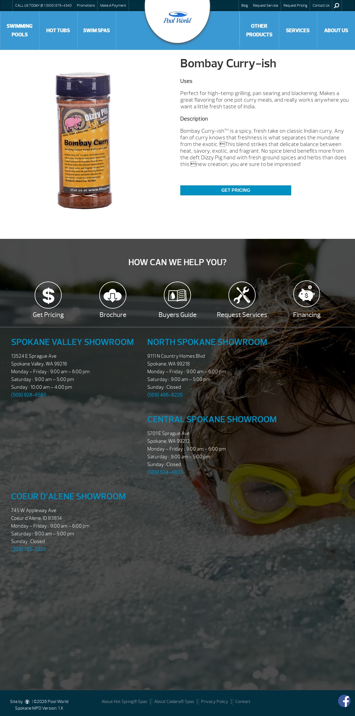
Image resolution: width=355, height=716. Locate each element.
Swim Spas (96, 30)
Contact (242, 701)
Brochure (113, 315)
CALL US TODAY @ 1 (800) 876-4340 (43, 5)
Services (298, 30)
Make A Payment (113, 5)
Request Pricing (295, 5)
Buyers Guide (178, 315)
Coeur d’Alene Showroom (68, 496)
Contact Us (321, 5)
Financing (307, 315)
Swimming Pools (19, 30)
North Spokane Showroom (207, 342)
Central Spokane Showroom (212, 419)
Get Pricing (235, 190)
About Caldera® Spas (174, 701)
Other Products (259, 30)
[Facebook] (344, 701)
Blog (244, 5)
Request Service (265, 5)
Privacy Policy (214, 701)
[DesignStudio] (27, 701)
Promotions (86, 5)
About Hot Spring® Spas (124, 701)
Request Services (242, 315)
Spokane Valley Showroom (72, 342)
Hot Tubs (58, 30)
